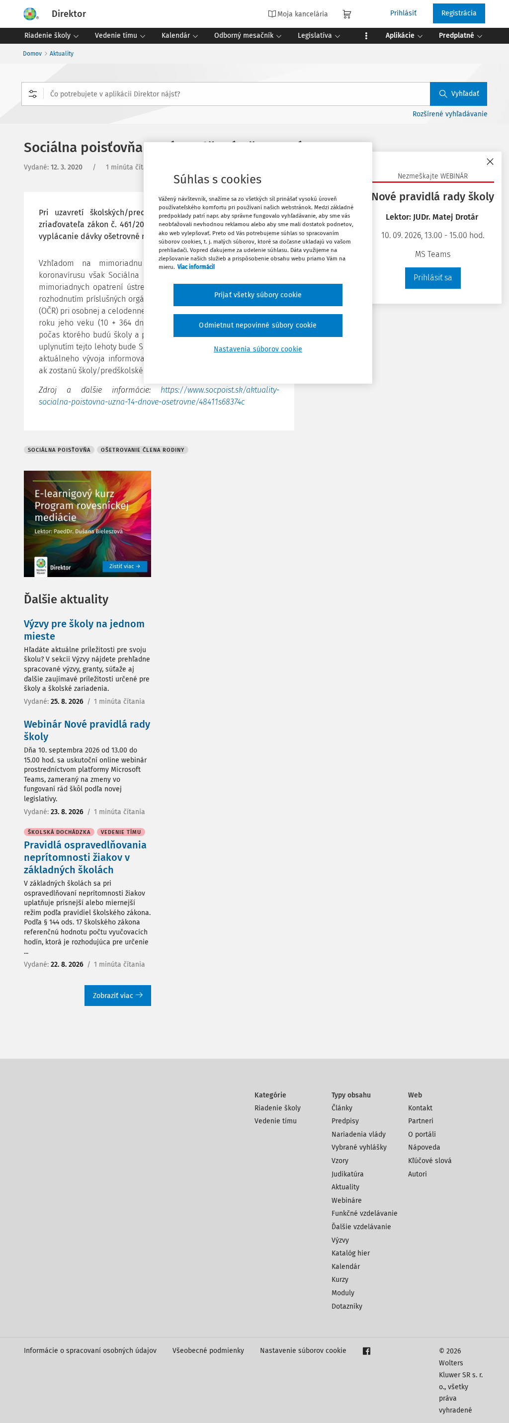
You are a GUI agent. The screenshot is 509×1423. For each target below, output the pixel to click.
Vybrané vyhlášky (359, 1147)
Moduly (343, 1293)
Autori (417, 1174)
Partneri (420, 1121)
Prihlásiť (403, 13)
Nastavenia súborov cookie (258, 349)
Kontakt (420, 1108)
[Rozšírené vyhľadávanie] (33, 94)
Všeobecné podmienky (208, 1350)
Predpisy (345, 1121)
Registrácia (459, 13)
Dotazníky (347, 1306)
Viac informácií (196, 266)
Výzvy (340, 1240)
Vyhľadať (465, 93)
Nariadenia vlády (359, 1134)
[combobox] (254, 94)
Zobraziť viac (113, 996)
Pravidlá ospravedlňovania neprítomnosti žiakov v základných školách (85, 857)
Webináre (347, 1200)
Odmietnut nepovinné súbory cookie (258, 325)
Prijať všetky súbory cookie (258, 295)
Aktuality (62, 53)
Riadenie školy (277, 1108)
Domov (32, 53)
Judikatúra (348, 1174)
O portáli (422, 1134)
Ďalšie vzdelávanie (361, 1227)
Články (342, 1108)
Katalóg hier (351, 1253)
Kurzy (340, 1279)
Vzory (340, 1161)
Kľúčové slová (430, 1161)
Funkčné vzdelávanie (365, 1213)
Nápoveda (424, 1147)
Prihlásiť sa (433, 277)
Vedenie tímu (275, 1121)
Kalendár (346, 1266)
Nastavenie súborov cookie (303, 1350)
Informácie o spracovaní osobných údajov (90, 1350)
